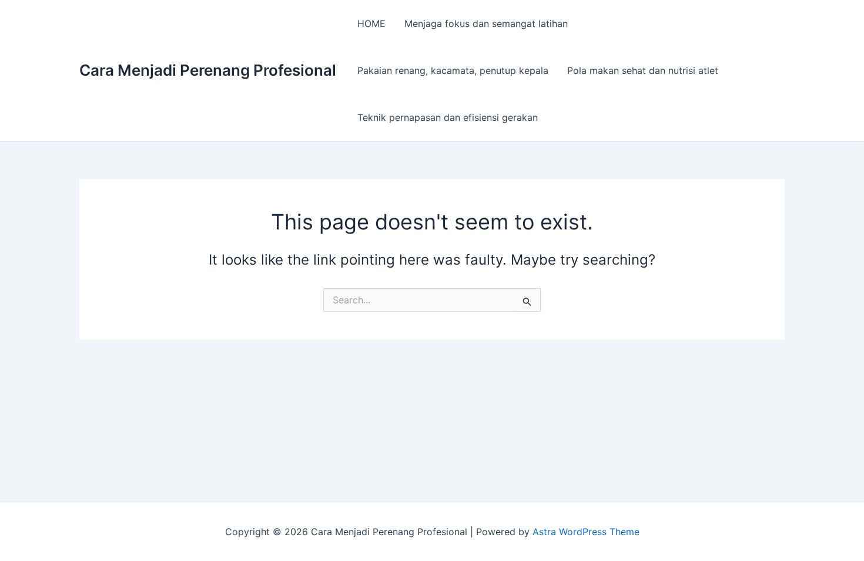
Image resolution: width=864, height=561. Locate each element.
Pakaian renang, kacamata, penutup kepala (452, 70)
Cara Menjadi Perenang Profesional (207, 70)
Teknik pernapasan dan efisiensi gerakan (447, 117)
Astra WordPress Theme (586, 532)
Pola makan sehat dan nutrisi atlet (642, 70)
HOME (371, 23)
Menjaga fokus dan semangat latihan (486, 23)
